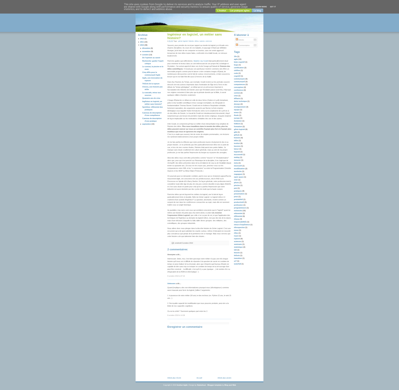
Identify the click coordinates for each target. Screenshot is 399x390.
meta (236, 163)
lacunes (237, 146)
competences (239, 84)
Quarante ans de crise (151, 98)
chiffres (237, 70)
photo (236, 182)
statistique (238, 247)
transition (238, 258)
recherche (238, 211)
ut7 (235, 261)
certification (239, 68)
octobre (145, 55)
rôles (236, 233)
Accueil (199, 378)
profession (238, 205)
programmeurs (240, 208)
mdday (237, 157)
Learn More (261, 7)
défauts (237, 98)
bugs (236, 65)
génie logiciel (183, 41)
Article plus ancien (224, 378)
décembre (146, 48)
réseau (237, 219)
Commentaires (244, 45)
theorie (237, 253)
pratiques (238, 191)
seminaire (238, 244)
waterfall (237, 264)
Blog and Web (230, 385)
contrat (237, 93)
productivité (239, 202)
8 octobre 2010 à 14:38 (176, 315)
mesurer (237, 160)
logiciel (237, 152)
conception (239, 87)
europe (237, 118)
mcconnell (238, 154)
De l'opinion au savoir (151, 58)
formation (238, 126)
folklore (237, 124)
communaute (239, 79)
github (237, 135)
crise (236, 96)
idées (197, 41)
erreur (236, 112)
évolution (238, 121)
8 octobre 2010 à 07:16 (176, 276)
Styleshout (201, 385)
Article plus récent (174, 378)
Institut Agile (182, 385)
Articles (241, 40)
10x (235, 56)
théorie (237, 255)
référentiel (238, 216)
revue (236, 230)
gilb (236, 132)
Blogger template (214, 385)
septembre (146, 124)
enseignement (240, 107)
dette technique (240, 101)
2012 (142, 39)
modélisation (239, 168)
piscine (237, 185)
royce (236, 236)
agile (236, 59)
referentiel (238, 213)
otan (236, 180)
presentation (239, 194)
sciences (209, 41)
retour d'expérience (242, 225)
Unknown (171, 283)
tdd (235, 250)
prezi (236, 196)
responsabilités (240, 222)
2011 (142, 42)
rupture (202, 41)
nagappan (238, 174)
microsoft (238, 166)
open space (239, 177)
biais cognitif (239, 62)
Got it (273, 7)
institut (237, 143)
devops (237, 104)
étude (236, 115)
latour (236, 149)
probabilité (238, 199)
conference (239, 90)
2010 (142, 45)
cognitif (237, 76)
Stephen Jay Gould (200, 61)
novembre (146, 51)
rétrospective (239, 227)
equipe (237, 110)
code (236, 73)
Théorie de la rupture (150, 84)
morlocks (238, 171)
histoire (191, 41)
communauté (239, 82)
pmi (236, 188)
